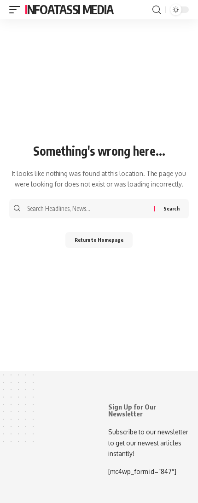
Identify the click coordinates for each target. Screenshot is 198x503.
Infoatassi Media (69, 9)
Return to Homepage (99, 240)
